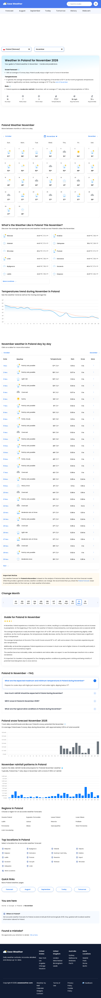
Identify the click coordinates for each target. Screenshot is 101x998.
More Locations (10, 871)
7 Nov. (5, 406)
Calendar (40, 988)
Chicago (42, 966)
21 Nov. (5, 499)
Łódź (31, 866)
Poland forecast (83, 581)
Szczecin (8, 862)
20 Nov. (5, 493)
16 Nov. (5, 466)
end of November (62, 82)
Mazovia (54, 822)
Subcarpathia (55, 826)
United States (41, 952)
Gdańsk (56, 849)
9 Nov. (5, 419)
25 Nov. (5, 526)
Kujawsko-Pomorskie (33, 817)
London (56, 958)
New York (42, 958)
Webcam (86, 11)
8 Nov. (5, 412)
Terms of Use (56, 984)
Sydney (71, 955)
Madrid (85, 958)
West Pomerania (81, 826)
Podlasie (78, 822)
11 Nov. (5, 432)
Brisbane (72, 961)
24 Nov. (6, 519)
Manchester (58, 961)
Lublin (3, 822)
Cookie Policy (70, 989)
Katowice (32, 853)
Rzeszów (57, 857)
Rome (85, 963)
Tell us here (34, 935)
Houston (42, 968)
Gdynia (81, 849)
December (92, 136)
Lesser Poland (55, 817)
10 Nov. (5, 426)
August (22, 11)
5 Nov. (5, 392)
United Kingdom (56, 952)
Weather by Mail (41, 984)
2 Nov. (5, 372)
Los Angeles (42, 962)
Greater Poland (7, 817)
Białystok (7, 849)
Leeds (55, 966)
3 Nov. (5, 379)
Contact (40, 993)
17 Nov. (5, 473)
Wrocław (82, 862)
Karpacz (7, 853)
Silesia (28, 826)
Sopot (81, 857)
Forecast (9, 11)
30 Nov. (5, 559)
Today (48, 11)
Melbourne (73, 958)
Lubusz (28, 822)
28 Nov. (5, 546)
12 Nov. (5, 439)
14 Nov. (5, 453)
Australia (72, 951)
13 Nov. (5, 446)
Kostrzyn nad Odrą (60, 853)
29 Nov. (5, 553)
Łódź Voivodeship (8, 830)
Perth (71, 963)
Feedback (88, 983)
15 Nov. (5, 459)
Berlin (85, 966)
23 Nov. (5, 513)
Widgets (40, 991)
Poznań (31, 857)
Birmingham (57, 963)
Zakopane (8, 866)
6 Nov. (5, 399)
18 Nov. (5, 479)
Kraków (81, 853)
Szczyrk (31, 862)
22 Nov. (5, 506)
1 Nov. (5, 366)
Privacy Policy (70, 984)
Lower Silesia (80, 817)
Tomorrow (60, 11)
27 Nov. (5, 539)
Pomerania (5, 826)
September (35, 11)
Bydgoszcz (32, 849)
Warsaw (56, 862)
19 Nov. (5, 486)
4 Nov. (5, 386)
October (8, 136)
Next (4, 566)
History (73, 11)
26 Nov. (5, 533)
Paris (84, 961)
